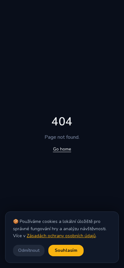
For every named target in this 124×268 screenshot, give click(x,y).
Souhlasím (66, 250)
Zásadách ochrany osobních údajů (61, 236)
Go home (62, 149)
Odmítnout (28, 250)
